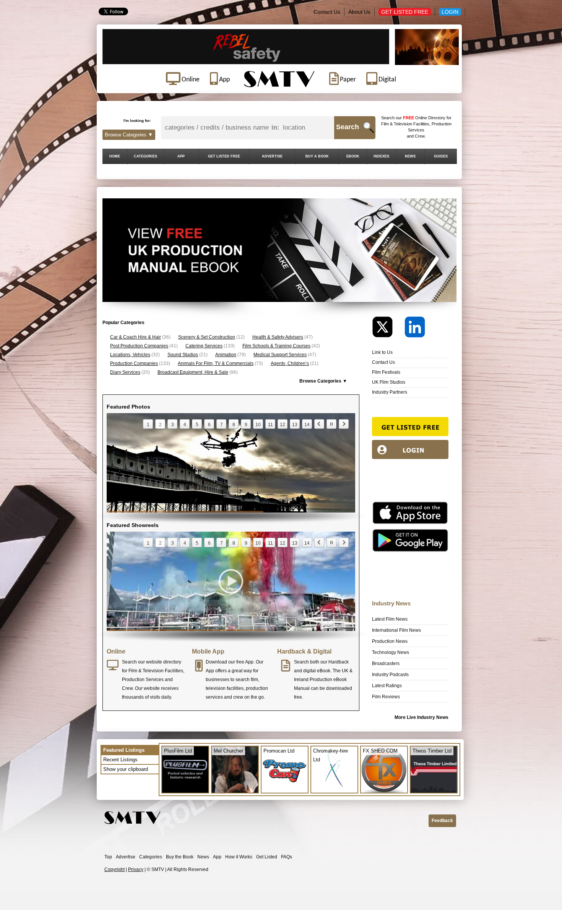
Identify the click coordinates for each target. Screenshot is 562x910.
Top (108, 857)
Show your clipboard (125, 769)
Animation (225, 354)
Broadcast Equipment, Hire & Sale (193, 372)
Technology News (390, 652)
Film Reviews (386, 696)
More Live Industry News (421, 717)
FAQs (286, 857)
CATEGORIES (145, 156)
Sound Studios (182, 354)
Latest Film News (390, 619)
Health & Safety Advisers (277, 337)
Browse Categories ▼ (129, 135)
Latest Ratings (387, 685)
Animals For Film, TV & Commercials (215, 363)
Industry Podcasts (390, 674)
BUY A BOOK (317, 156)
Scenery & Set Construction (206, 337)
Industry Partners (389, 392)
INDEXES (381, 156)
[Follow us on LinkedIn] (414, 328)
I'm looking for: (137, 120)
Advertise (125, 857)
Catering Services (204, 346)
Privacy (135, 869)
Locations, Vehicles (130, 354)
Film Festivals (386, 372)
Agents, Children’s (290, 363)
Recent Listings (120, 759)
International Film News (396, 630)
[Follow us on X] (387, 328)
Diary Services (125, 372)
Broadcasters (386, 663)
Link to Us (382, 352)
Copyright (114, 869)
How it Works (238, 857)
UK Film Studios (388, 382)
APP (181, 156)
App (217, 857)
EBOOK (352, 156)
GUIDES (441, 156)
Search (347, 127)
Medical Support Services (280, 354)
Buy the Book (179, 857)
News (203, 857)
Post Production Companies (139, 346)
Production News (390, 641)
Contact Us (326, 12)
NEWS (410, 156)
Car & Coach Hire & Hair (135, 337)
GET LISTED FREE (224, 156)
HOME (114, 156)
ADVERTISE (272, 156)
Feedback (442, 820)
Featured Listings (124, 750)
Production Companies (134, 363)
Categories (150, 857)
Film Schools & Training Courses (276, 346)
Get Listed (266, 857)
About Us (359, 12)
